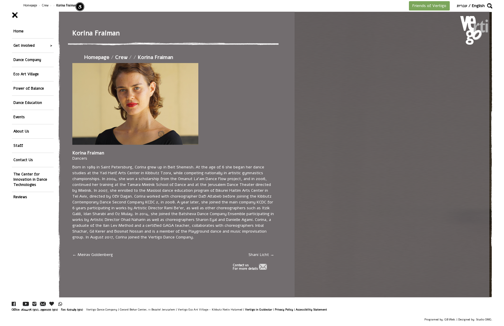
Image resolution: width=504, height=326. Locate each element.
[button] (489, 5)
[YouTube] (26, 304)
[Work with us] (52, 304)
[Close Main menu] (33, 15)
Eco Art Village (26, 74)
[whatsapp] (60, 304)
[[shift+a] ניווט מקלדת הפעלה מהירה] (80, 6)
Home (18, 31)
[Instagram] (34, 304)
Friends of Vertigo (429, 5)
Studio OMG (483, 319)
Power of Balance (28, 88)
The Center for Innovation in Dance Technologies (30, 179)
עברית (462, 5)
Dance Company (27, 59)
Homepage (30, 5)
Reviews (20, 196)
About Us (21, 131)
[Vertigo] (474, 30)
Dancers (79, 158)
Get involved (24, 45)
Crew (45, 5)
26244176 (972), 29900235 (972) (39, 309)
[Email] (43, 304)
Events (19, 116)
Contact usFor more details (245, 267)
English (478, 5)
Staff (18, 145)
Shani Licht (259, 254)
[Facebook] (14, 304)
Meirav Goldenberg (94, 254)
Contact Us (23, 159)
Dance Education (27, 102)
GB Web (449, 319)
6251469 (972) (75, 309)
